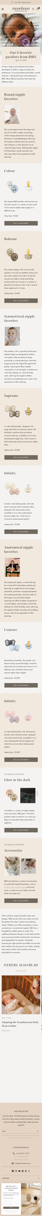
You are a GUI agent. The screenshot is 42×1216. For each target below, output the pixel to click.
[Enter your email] (37, 1131)
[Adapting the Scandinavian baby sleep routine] (21, 994)
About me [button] (16, 19)
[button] (21, 223)
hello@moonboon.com (23, 1163)
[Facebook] (13, 1171)
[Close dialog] (39, 1185)
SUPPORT (5, 1178)
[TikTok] (26, 1171)
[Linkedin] (29, 1171)
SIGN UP (11, 1207)
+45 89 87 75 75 (22, 1153)
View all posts (21, 970)
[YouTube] (19, 1171)
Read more (6, 1030)
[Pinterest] (23, 1171)
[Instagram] (16, 1171)
